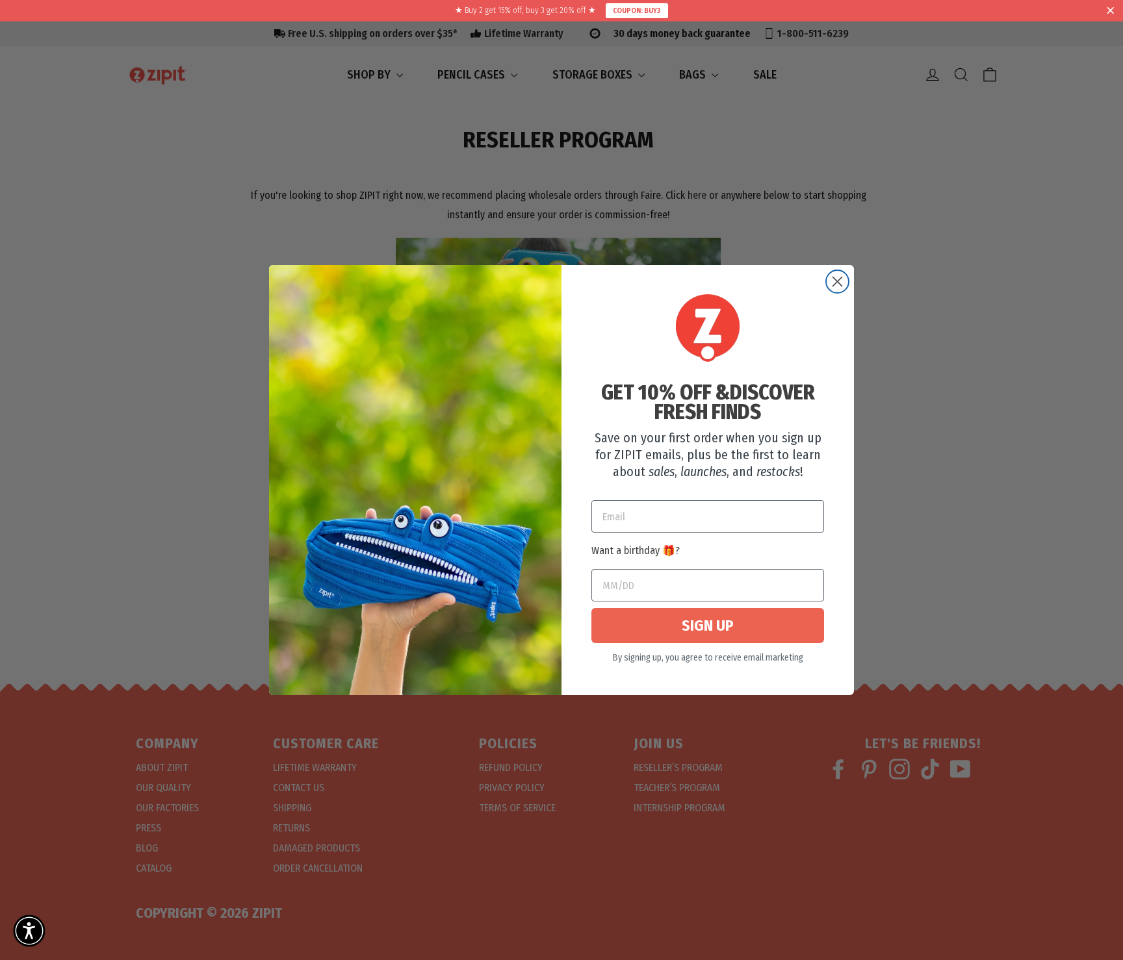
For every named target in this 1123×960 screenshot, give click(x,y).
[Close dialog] (837, 281)
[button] (29, 931)
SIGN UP (708, 625)
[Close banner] (1110, 11)
